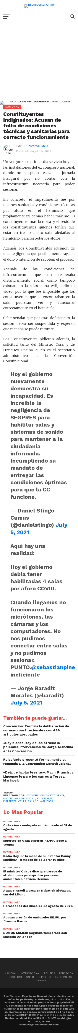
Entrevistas (63, 977)
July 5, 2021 (26, 702)
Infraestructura (14, 801)
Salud (30, 977)
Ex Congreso (46, 798)
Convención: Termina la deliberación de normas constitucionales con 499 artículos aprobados (36, 730)
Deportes (44, 977)
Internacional (30, 973)
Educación (66, 973)
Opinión (41, 980)
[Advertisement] (39, 65)
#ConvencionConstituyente (45, 795)
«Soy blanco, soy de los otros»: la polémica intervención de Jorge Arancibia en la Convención (38, 747)
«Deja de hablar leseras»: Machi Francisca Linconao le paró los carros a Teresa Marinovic (38, 776)
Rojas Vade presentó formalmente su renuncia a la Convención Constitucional (37, 762)
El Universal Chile (35, 146)
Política (49, 973)
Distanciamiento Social (19, 798)
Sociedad (16, 977)
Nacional (11, 973)
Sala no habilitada (40, 801)
